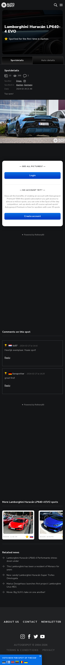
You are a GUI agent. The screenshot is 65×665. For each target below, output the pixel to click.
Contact (30, 622)
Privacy (48, 650)
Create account (32, 216)
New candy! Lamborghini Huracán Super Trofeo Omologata (30, 577)
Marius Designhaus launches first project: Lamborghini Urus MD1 (34, 585)
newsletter (51, 622)
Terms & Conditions (22, 650)
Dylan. (19, 81)
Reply (7, 357)
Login (33, 175)
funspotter (18, 373)
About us (11, 622)
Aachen (19, 85)
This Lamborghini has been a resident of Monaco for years (33, 568)
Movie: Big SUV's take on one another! (26, 592)
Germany (28, 85)
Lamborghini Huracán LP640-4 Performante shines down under (32, 559)
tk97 (14, 345)
